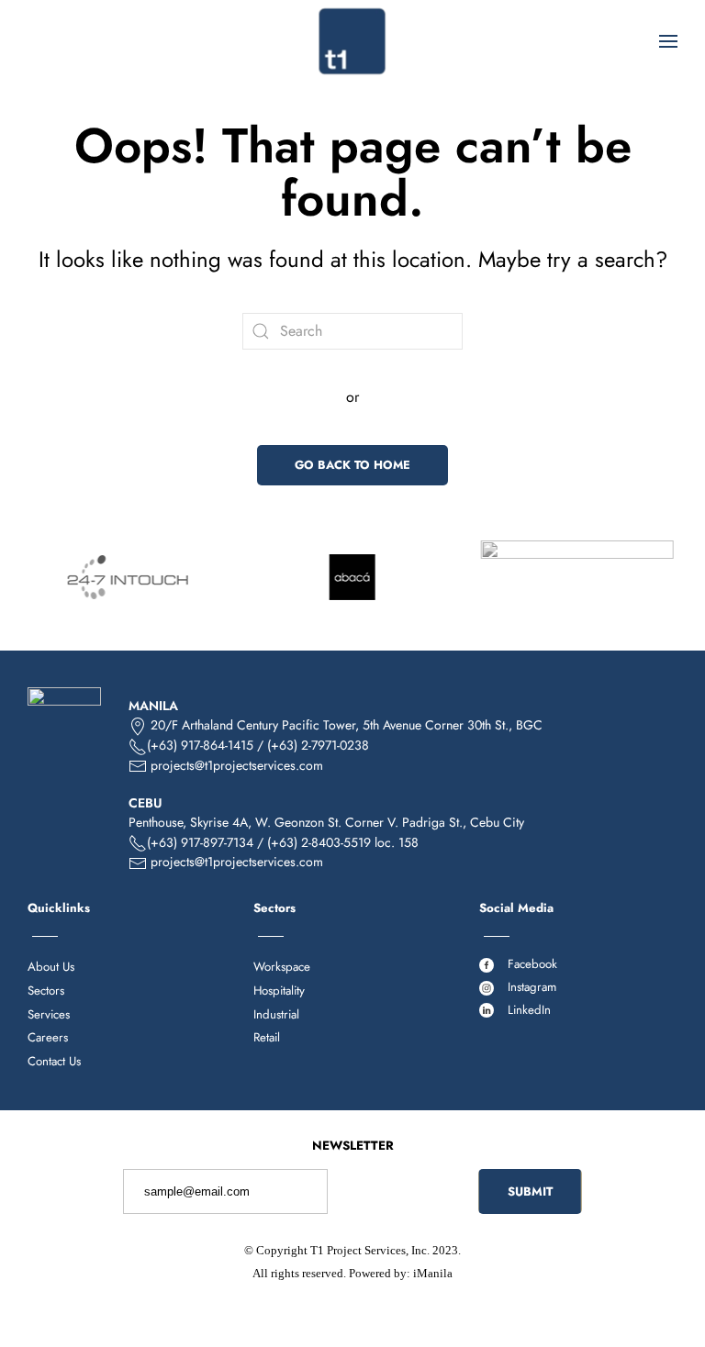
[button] (668, 41)
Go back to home (352, 464)
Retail (266, 1037)
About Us (51, 966)
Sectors (46, 990)
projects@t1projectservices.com (237, 765)
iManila (433, 1273)
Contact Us (54, 1061)
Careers (48, 1037)
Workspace (281, 966)
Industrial (276, 1014)
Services (49, 1014)
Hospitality (279, 990)
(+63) (164, 842)
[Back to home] (353, 41)
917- (217, 842)
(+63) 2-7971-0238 (318, 745)
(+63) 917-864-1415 (200, 745)
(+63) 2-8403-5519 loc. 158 (343, 842)
